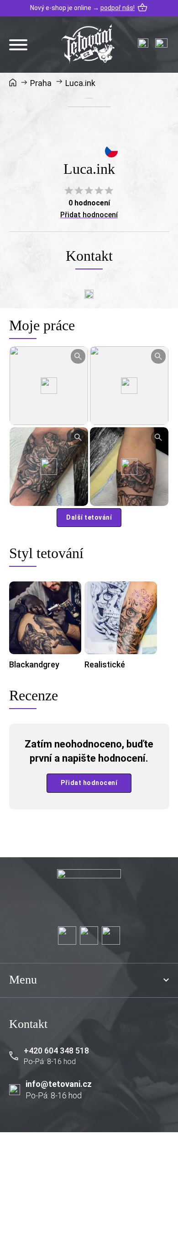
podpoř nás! (117, 7)
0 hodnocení (89, 203)
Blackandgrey (34, 664)
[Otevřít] (18, 44)
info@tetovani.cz (59, 1084)
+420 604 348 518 (56, 1050)
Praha (41, 83)
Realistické (104, 664)
